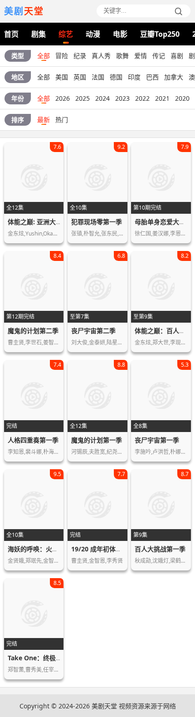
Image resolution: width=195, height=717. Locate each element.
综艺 (65, 34)
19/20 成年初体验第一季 (106, 549)
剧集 (38, 34)
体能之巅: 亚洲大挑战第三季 (48, 221)
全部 (43, 55)
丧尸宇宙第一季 (157, 440)
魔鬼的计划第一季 (96, 440)
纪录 (79, 55)
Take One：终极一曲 (38, 657)
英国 (79, 77)
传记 (158, 55)
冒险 (61, 55)
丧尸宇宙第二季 (93, 330)
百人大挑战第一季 (160, 549)
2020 (182, 98)
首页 (11, 34)
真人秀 (101, 55)
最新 (43, 119)
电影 (120, 34)
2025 (82, 98)
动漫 (93, 34)
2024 (102, 98)
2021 (162, 98)
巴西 (152, 77)
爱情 (140, 55)
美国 (61, 77)
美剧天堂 (104, 706)
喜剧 (177, 55)
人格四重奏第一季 (33, 440)
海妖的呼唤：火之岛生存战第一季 (55, 549)
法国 (98, 77)
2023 (122, 98)
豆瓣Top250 (160, 34)
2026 (62, 98)
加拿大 (173, 77)
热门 (61, 119)
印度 (134, 77)
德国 (116, 77)
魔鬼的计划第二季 (33, 330)
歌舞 (122, 55)
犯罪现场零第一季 (96, 221)
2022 (142, 98)
